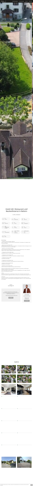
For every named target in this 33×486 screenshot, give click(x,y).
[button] (24, 1)
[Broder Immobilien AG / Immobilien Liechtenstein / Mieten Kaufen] (16, 163)
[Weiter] (32, 163)
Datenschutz (1, 485)
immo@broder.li (27, 443)
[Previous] (1, 163)
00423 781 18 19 (27, 442)
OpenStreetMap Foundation (10, 438)
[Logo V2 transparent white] (3, 1)
